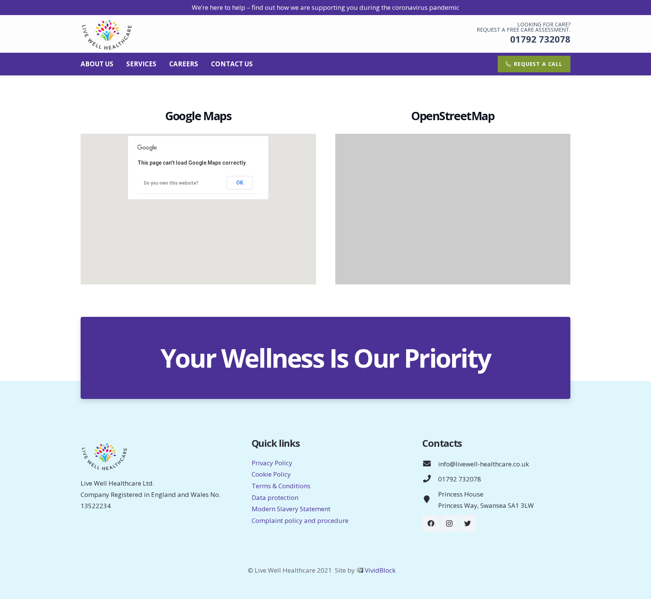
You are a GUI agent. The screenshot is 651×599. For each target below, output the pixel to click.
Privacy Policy (272, 462)
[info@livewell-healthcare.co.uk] (430, 464)
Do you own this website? (171, 183)
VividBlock (380, 570)
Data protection (275, 497)
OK (239, 183)
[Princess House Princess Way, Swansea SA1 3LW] (430, 500)
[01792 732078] (430, 479)
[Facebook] (430, 523)
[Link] (108, 34)
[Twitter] (467, 523)
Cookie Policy (271, 474)
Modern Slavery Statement (291, 508)
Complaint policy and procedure (300, 520)
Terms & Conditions (281, 485)
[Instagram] (449, 523)
